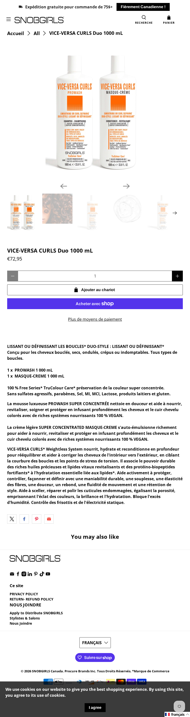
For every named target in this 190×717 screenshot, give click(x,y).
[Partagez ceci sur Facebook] (24, 519)
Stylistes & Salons (25, 618)
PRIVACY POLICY (24, 594)
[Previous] (63, 186)
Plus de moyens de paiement (95, 319)
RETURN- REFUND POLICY (31, 599)
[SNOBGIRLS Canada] (73, 20)
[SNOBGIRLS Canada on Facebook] (18, 575)
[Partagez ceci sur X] (12, 519)
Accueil (15, 33)
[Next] (126, 186)
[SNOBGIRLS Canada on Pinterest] (35, 575)
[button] (177, 714)
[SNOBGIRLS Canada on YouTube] (48, 575)
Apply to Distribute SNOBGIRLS (36, 613)
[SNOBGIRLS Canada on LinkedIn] (29, 575)
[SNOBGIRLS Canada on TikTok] (42, 575)
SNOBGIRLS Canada (47, 671)
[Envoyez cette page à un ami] (49, 519)
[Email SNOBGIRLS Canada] (12, 575)
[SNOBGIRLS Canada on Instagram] (24, 575)
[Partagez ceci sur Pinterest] (36, 519)
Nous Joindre (21, 623)
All (37, 33)
